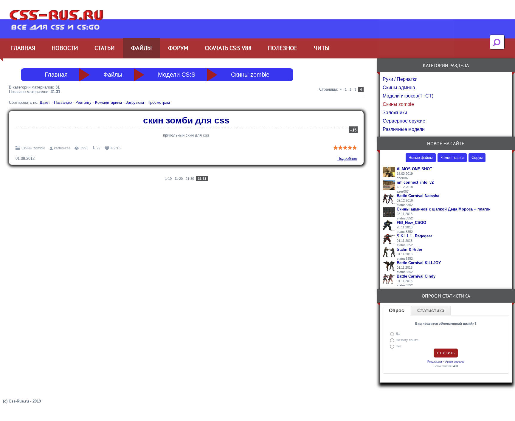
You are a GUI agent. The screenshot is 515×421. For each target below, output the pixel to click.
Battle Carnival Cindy (416, 276)
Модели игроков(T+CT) (408, 95)
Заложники (395, 112)
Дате (44, 102)
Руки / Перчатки (400, 79)
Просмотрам (159, 102)
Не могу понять (407, 340)
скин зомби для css (186, 120)
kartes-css (62, 148)
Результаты (434, 361)
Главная (56, 74)
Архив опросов (454, 361)
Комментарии (452, 158)
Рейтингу (83, 102)
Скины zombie (250, 74)
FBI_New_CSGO (411, 222)
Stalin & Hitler (409, 249)
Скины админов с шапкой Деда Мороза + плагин (444, 209)
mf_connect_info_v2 (415, 182)
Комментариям (108, 102)
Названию (63, 102)
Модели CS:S (176, 74)
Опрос (396, 310)
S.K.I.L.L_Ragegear (414, 236)
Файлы (112, 74)
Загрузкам (134, 102)
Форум (477, 158)
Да (398, 333)
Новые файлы (421, 158)
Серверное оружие (404, 120)
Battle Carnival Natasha (418, 196)
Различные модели (404, 129)
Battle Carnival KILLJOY (419, 263)
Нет (398, 346)
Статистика (430, 310)
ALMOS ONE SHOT (414, 169)
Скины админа (399, 87)
